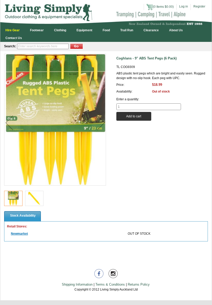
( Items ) (163, 7)
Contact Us (13, 38)
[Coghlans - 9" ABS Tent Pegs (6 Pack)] (13, 198)
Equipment (84, 30)
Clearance (151, 30)
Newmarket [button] (19, 233)
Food (106, 30)
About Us (176, 30)
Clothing (60, 30)
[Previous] (9, 122)
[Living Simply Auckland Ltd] (106, 13)
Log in (183, 6)
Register (199, 6)
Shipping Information (77, 284)
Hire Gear (12, 30)
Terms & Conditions (110, 284)
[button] (76, 46)
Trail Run (126, 30)
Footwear (37, 30)
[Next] (101, 122)
